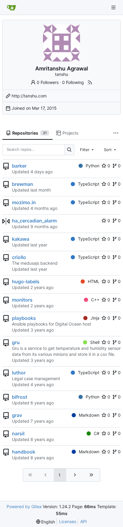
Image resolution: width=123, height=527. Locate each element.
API (83, 521)
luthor (19, 373)
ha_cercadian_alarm (34, 221)
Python (92, 165)
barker (19, 166)
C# (96, 433)
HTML (93, 281)
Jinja (94, 317)
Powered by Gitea (24, 506)
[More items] (116, 133)
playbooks (24, 318)
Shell (94, 342)
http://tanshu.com (29, 95)
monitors (22, 300)
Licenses (67, 521)
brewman (22, 184)
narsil (18, 433)
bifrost (19, 397)
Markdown (89, 415)
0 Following (73, 82)
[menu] (45, 521)
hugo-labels (25, 281)
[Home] (11, 7)
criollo (19, 257)
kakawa (20, 239)
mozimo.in (24, 202)
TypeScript (88, 183)
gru (16, 342)
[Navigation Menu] (114, 7)
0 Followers (48, 82)
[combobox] (87, 149)
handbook (23, 452)
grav (17, 415)
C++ (95, 299)
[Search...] (69, 149)
